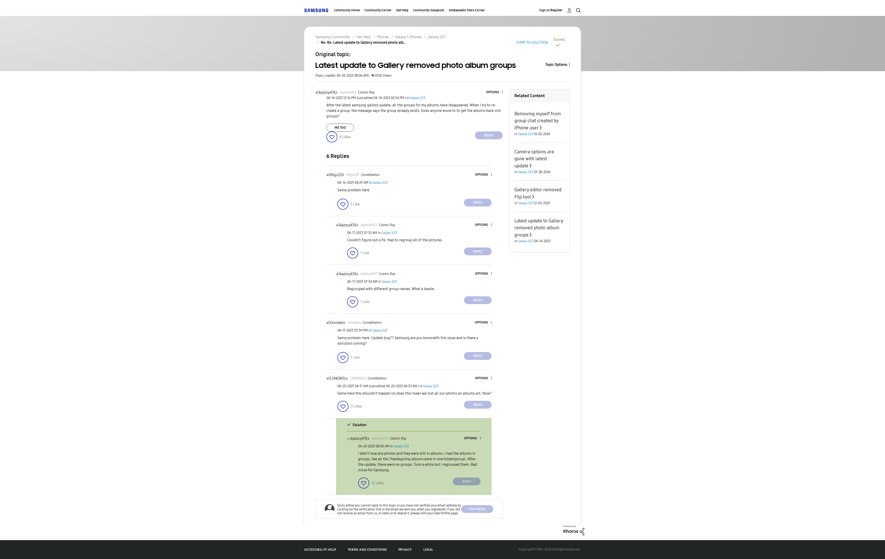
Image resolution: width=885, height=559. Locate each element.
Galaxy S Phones (408, 37)
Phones (383, 37)
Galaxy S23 (436, 37)
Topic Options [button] (556, 64)
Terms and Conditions (367, 550)
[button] (495, 92)
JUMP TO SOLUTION (532, 42)
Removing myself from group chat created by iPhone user (537, 121)
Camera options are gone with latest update (534, 159)
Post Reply (477, 509)
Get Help (402, 10)
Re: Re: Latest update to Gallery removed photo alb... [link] (363, 42)
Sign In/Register (551, 10)
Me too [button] (340, 128)
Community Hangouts (428, 10)
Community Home (347, 10)
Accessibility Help (320, 550)
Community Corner (378, 10)
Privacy (405, 550)
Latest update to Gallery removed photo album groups (538, 228)
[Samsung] (316, 10)
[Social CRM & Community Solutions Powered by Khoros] (573, 530)
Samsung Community (332, 37)
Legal (428, 550)
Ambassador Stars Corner (467, 10)
